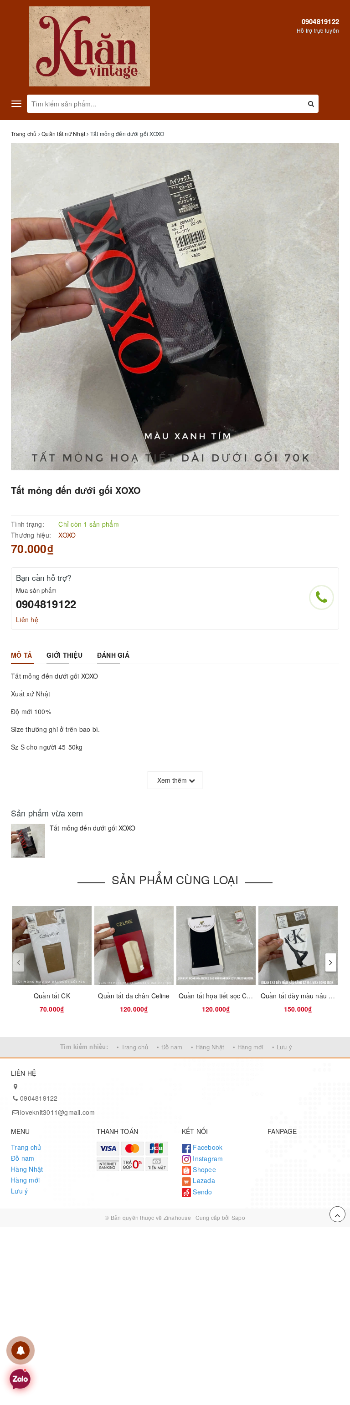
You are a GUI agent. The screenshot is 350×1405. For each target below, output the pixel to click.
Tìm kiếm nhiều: (84, 1046)
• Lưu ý (282, 1046)
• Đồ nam (169, 1046)
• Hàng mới (248, 1046)
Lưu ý (19, 1190)
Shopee (203, 1169)
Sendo (201, 1191)
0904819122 (321, 21)
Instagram (207, 1158)
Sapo (238, 1217)
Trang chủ (26, 1147)
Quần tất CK (52, 995)
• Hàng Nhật (207, 1046)
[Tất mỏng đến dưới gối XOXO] (28, 841)
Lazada (203, 1180)
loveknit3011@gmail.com (57, 1112)
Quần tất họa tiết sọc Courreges (226, 995)
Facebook (206, 1147)
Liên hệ (27, 619)
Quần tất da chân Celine (134, 995)
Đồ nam (23, 1158)
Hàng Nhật (27, 1168)
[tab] (21, 655)
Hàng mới (25, 1179)
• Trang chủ (132, 1046)
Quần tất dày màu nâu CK (299, 995)
